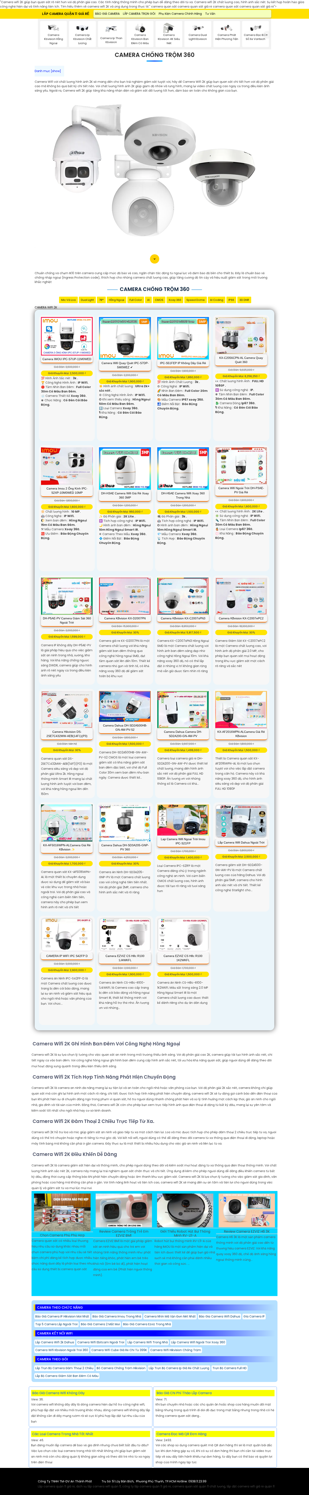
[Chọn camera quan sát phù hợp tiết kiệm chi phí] (267, 35)
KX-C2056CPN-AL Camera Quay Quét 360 (241, 360)
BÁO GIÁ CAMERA (107, 14)
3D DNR (244, 300)
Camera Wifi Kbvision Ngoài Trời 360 (61, 1350)
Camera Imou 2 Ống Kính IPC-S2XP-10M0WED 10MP (66, 490)
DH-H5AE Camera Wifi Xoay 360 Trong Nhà (183, 495)
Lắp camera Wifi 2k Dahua (54, 1342)
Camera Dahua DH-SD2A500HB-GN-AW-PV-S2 (125, 727)
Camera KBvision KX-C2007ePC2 (241, 618)
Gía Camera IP (254, 1316)
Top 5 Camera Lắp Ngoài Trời (56, 1324)
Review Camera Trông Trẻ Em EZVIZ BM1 (123, 1233)
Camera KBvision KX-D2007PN (125, 618)
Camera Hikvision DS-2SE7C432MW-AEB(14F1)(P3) (66, 734)
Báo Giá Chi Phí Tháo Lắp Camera (184, 1393)
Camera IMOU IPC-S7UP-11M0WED (66, 359)
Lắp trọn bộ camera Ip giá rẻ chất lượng (179, 1368)
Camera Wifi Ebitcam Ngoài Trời (100, 1342)
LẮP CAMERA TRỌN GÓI (139, 14)
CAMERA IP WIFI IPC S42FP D (67, 956)
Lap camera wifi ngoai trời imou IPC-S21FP (183, 841)
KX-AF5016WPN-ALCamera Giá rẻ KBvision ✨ (67, 847)
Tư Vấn (210, 14)
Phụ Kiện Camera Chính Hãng (180, 14)
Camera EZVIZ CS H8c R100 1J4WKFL (125, 958)
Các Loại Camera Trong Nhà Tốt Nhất (62, 1434)
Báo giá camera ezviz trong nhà (147, 1324)
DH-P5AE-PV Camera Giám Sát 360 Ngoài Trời (67, 620)
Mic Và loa (68, 300)
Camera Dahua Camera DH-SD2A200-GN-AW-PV (183, 734)
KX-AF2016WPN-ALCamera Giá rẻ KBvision (241, 734)
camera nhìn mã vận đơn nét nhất (170, 1316)
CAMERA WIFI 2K (46, 307)
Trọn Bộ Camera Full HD (230, 1368)
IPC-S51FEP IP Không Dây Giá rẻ (183, 363)
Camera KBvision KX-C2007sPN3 (183, 618)
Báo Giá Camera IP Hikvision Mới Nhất (62, 1316)
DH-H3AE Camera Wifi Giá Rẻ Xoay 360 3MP (125, 495)
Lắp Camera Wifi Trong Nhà (148, 1342)
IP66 (231, 300)
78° (101, 300)
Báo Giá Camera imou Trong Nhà (116, 1316)
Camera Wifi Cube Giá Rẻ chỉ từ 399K (119, 1350)
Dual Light (87, 300)
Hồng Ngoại (116, 300)
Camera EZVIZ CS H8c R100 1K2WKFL (183, 958)
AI (148, 300)
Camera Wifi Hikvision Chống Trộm (175, 1350)
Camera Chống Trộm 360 (154, 55)
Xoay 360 (175, 300)
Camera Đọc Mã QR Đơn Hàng (181, 1434)
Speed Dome (195, 300)
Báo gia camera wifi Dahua (219, 1316)
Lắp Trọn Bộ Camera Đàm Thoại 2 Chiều (64, 1368)
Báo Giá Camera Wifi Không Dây (58, 1393)
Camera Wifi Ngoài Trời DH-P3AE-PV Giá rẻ (241, 490)
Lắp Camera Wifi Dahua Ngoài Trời (241, 842)
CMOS (159, 300)
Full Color (135, 300)
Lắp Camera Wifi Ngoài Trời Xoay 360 (198, 1342)
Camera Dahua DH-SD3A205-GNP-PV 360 (125, 847)
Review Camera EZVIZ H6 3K (247, 1231)
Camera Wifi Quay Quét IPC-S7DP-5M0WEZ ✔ (125, 365)
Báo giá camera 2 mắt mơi (100, 1324)
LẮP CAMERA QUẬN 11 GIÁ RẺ (65, 13)
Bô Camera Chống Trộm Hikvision (121, 1368)
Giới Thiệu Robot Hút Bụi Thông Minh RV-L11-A (185, 1233)
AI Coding (216, 300)
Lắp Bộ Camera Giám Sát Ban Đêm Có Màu (66, 1376)
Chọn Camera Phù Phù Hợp (62, 1235)
